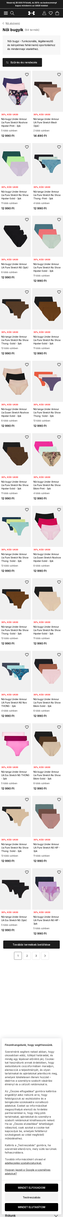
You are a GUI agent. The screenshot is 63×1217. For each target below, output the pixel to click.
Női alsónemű (13, 23)
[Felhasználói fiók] (44, 13)
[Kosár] (57, 13)
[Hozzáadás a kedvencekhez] (27, 74)
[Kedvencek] (51, 13)
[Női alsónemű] (3, 23)
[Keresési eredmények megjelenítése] (12, 13)
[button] (45, 956)
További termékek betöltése (31, 944)
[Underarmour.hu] (31, 13)
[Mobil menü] (6, 13)
